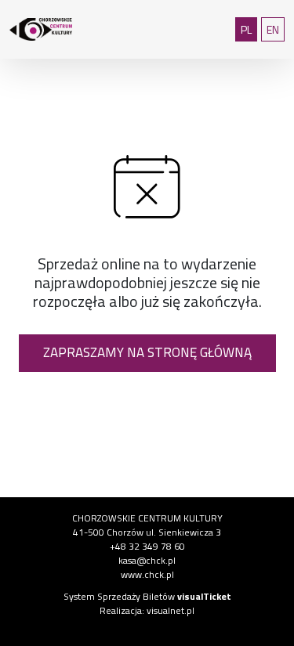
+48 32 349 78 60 (147, 546)
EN (276, 29)
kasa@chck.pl (147, 560)
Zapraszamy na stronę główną (147, 352)
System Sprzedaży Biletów (147, 596)
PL (249, 29)
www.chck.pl (147, 574)
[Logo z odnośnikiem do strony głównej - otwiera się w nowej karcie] (48, 29)
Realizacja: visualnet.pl (147, 610)
